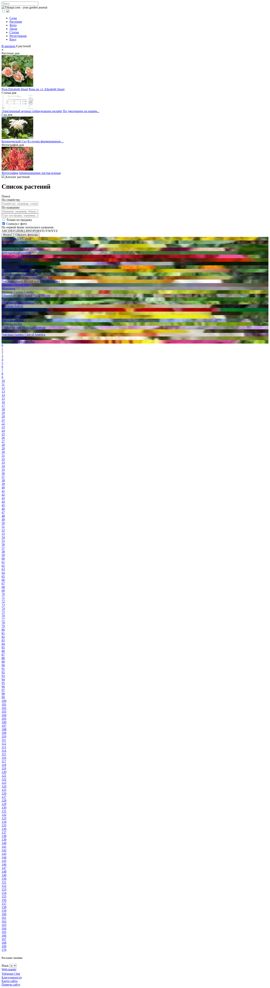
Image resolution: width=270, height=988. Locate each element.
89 (3, 661)
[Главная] (4, 177)
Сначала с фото (16, 223)
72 (3, 601)
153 (4, 889)
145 (4, 861)
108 (4, 729)
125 (4, 789)
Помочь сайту (11, 984)
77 (3, 619)
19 (3, 412)
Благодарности (12, 977)
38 (3, 480)
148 (4, 871)
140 (4, 843)
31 (3, 455)
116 (4, 757)
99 (3, 697)
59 (3, 555)
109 (4, 733)
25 (3, 434)
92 (3, 672)
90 (3, 665)
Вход (12, 39)
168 (4, 942)
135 (4, 825)
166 (4, 935)
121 (4, 775)
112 (4, 743)
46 (3, 508)
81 (3, 633)
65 (3, 576)
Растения (15, 21)
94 (3, 679)
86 (3, 651)
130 (4, 807)
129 (4, 804)
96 (3, 686)
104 (4, 715)
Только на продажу (19, 219)
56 (3, 544)
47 (3, 512)
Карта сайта (10, 981)
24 (3, 430)
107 (4, 725)
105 (4, 718)
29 (3, 448)
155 (4, 896)
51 (3, 526)
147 (4, 868)
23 (3, 427)
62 (3, 565)
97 (3, 690)
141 (4, 846)
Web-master (9, 969)
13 (3, 391)
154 (4, 893)
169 (4, 946)
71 (3, 597)
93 (3, 676)
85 (3, 647)
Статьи (14, 32)
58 (3, 551)
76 (3, 615)
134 (4, 821)
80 (3, 629)
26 (3, 437)
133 (4, 818)
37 (3, 476)
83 (3, 640)
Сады (13, 18)
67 (3, 583)
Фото (13, 25)
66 (3, 580)
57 (3, 548)
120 (4, 772)
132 (4, 814)
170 (4, 949)
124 (4, 786)
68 (3, 587)
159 (4, 910)
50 (3, 523)
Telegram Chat (11, 973)
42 (3, 494)
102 (4, 708)
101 (4, 704)
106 (4, 722)
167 (4, 939)
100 (4, 701)
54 (3, 537)
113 (4, 747)
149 (4, 875)
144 (4, 857)
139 (4, 839)
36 (3, 473)
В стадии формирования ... (45, 141)
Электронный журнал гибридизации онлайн (32, 111)
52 (3, 530)
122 (4, 779)
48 (3, 516)
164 (4, 928)
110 (4, 736)
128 (4, 800)
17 (3, 405)
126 (4, 793)
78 (3, 622)
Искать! (7, 234)
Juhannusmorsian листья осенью (40, 173)
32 (3, 459)
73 (3, 605)
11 (3, 384)
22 (3, 423)
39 (3, 484)
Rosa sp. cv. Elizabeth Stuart (46, 89)
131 (4, 811)
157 (4, 903)
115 (4, 754)
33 (3, 462)
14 (3, 395)
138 (4, 836)
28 (3, 444)
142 (4, 850)
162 (4, 921)
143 (4, 853)
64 (3, 573)
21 (3, 420)
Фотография (10, 173)
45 (3, 505)
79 (3, 626)
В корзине (9, 46)
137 (4, 832)
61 (3, 562)
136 (4, 829)
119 (4, 768)
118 (4, 765)
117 (4, 761)
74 (3, 608)
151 (4, 882)
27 (3, 441)
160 (4, 914)
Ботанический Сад (14, 141)
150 (4, 878)
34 (3, 466)
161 (4, 917)
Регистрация (17, 36)
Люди (13, 28)
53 (3, 533)
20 (3, 416)
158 (4, 907)
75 (3, 612)
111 (4, 740)
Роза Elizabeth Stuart (15, 89)
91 (3, 669)
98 (3, 693)
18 (3, 409)
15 (3, 398)
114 (4, 750)
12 (3, 388)
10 (3, 380)
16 (3, 402)
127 (4, 797)
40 (3, 487)
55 (3, 541)
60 (3, 558)
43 (3, 498)
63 (3, 569)
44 (3, 501)
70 (3, 594)
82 (3, 637)
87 (3, 654)
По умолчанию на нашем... (81, 111)
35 (3, 469)
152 (4, 885)
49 (3, 519)
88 (3, 658)
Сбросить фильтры (26, 234)
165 (4, 932)
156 (4, 900)
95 (3, 683)
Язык (5, 965)
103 (4, 711)
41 (3, 491)
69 (3, 590)
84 (3, 644)
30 (3, 452)
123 (4, 782)
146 (4, 864)
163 (4, 925)
